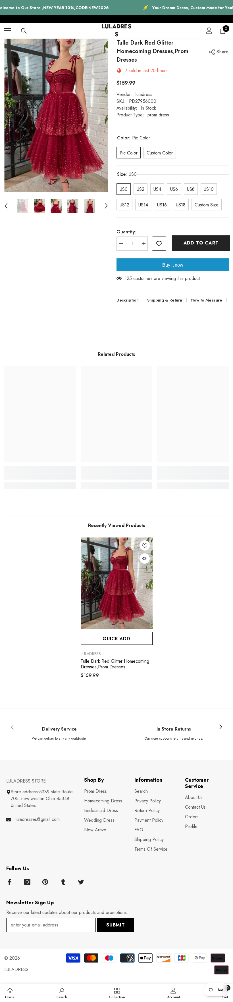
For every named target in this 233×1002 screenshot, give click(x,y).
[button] (6, 206)
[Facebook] (9, 882)
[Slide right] (220, 727)
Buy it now (172, 265)
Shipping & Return (164, 300)
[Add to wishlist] (159, 244)
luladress (144, 94)
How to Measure (206, 300)
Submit (115, 925)
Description (127, 300)
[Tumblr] (63, 882)
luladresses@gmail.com (38, 819)
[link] (40, 477)
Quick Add (116, 638)
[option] (56, 115)
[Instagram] (27, 882)
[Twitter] (81, 882)
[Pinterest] (45, 882)
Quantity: (126, 232)
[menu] (7, 30)
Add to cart (199, 243)
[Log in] (209, 31)
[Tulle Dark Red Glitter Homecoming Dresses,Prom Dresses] (117, 583)
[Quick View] (145, 558)
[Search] (23, 31)
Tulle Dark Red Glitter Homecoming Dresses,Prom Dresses (115, 664)
